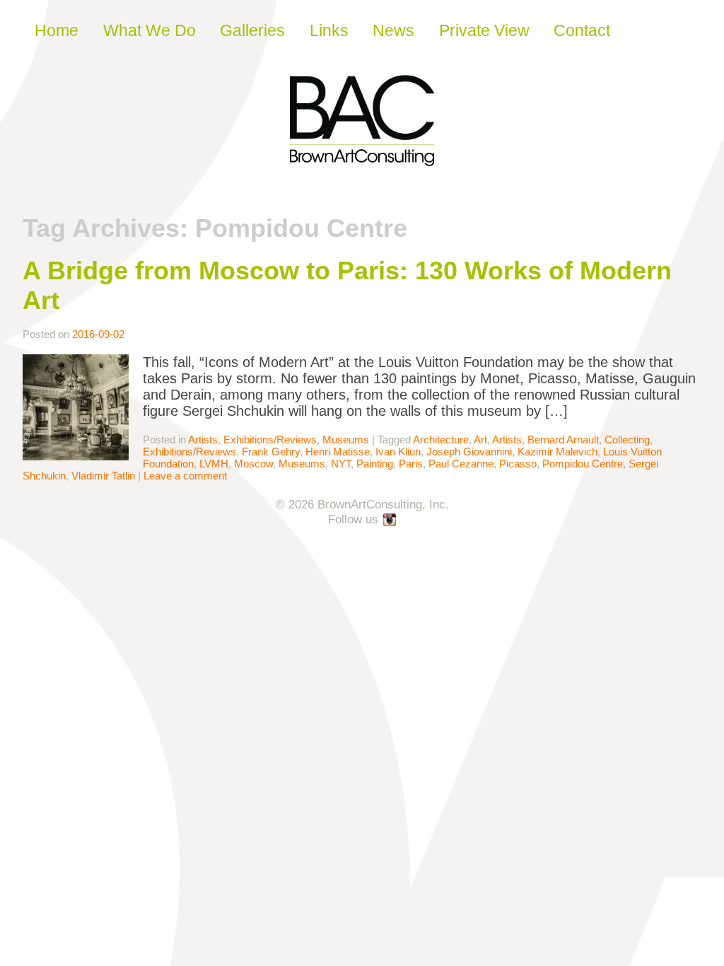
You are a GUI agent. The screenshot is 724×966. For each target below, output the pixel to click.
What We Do (149, 30)
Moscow (253, 464)
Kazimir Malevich (557, 452)
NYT (341, 464)
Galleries (252, 30)
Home (56, 30)
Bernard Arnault (563, 439)
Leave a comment (185, 476)
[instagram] (390, 520)
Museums (345, 439)
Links (329, 30)
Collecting (627, 439)
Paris (411, 464)
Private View (484, 30)
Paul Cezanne (461, 464)
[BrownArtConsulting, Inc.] (362, 156)
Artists (203, 439)
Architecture (441, 439)
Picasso (518, 464)
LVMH (213, 464)
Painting (374, 464)
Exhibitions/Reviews (270, 439)
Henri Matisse (337, 452)
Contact (582, 30)
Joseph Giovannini (469, 452)
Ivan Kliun (398, 452)
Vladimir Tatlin (103, 476)
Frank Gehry (271, 452)
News (393, 30)
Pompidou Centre (582, 464)
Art (480, 439)
